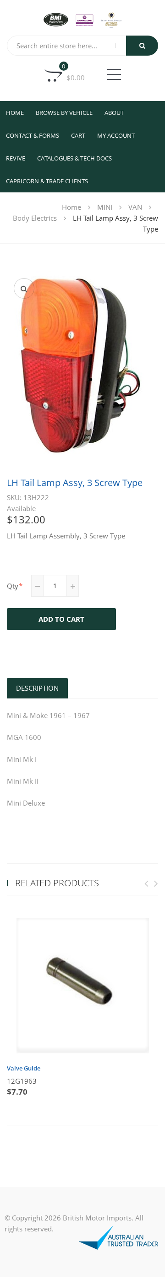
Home (15, 113)
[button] (24, 288)
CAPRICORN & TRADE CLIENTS (47, 181)
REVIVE (15, 158)
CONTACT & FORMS (32, 135)
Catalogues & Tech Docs (74, 158)
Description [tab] (37, 688)
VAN (135, 207)
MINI (104, 207)
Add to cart (61, 619)
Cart (78, 135)
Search (142, 46)
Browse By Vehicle (64, 113)
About (114, 113)
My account (116, 135)
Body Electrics (35, 217)
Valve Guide (23, 1068)
